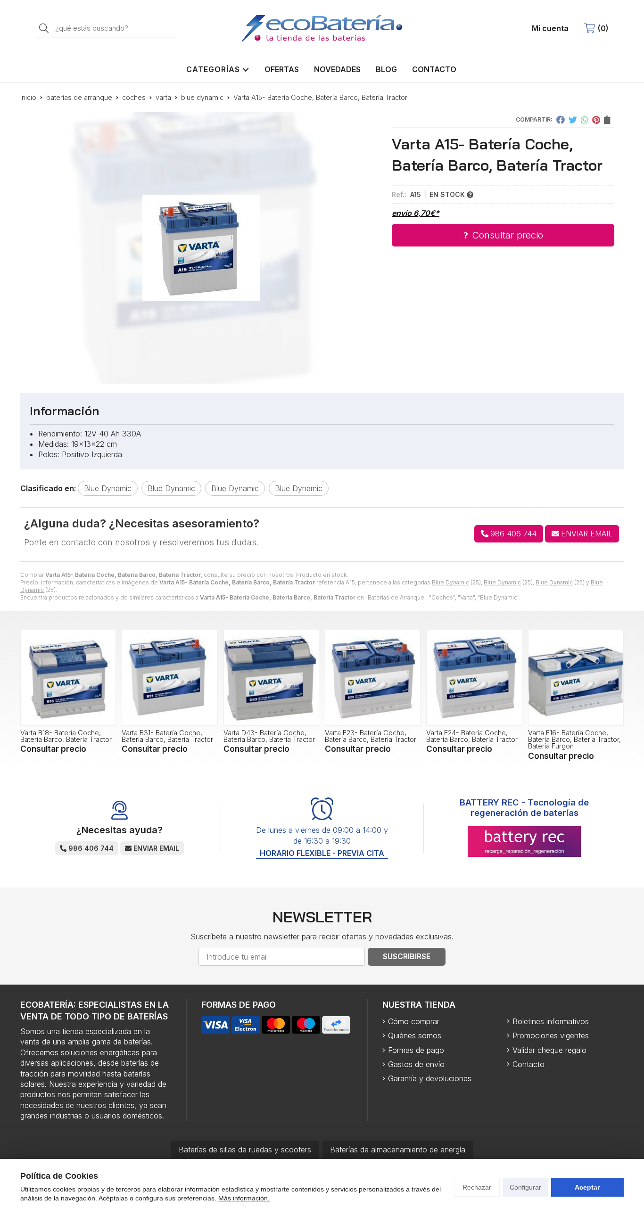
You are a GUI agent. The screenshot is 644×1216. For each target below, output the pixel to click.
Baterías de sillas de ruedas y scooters (245, 1149)
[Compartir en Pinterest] (596, 119)
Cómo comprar (413, 1021)
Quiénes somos (414, 1035)
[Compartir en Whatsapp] (584, 119)
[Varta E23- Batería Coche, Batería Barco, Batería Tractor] (372, 677)
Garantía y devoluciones (429, 1078)
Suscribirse (406, 956)
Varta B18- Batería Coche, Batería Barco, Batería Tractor (66, 736)
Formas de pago (416, 1050)
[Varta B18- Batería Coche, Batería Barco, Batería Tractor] (68, 677)
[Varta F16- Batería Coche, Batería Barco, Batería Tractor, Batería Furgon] (575, 677)
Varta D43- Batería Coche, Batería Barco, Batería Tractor (269, 736)
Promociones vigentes (550, 1035)
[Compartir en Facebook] (560, 119)
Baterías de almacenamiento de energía (397, 1149)
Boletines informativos (550, 1021)
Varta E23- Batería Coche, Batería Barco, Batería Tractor (370, 736)
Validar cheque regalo (549, 1050)
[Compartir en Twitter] (573, 119)
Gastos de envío (416, 1064)
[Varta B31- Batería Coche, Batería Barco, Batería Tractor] (169, 677)
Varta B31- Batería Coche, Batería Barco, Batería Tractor (167, 736)
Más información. (244, 1198)
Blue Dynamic (450, 582)
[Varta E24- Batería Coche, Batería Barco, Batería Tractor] (474, 677)
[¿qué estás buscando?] (106, 28)
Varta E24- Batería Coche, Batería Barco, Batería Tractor (472, 736)
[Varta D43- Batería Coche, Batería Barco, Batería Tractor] (271, 677)
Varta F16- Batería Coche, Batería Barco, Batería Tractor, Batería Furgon (574, 739)
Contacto (528, 1064)
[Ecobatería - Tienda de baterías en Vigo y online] (322, 28)
